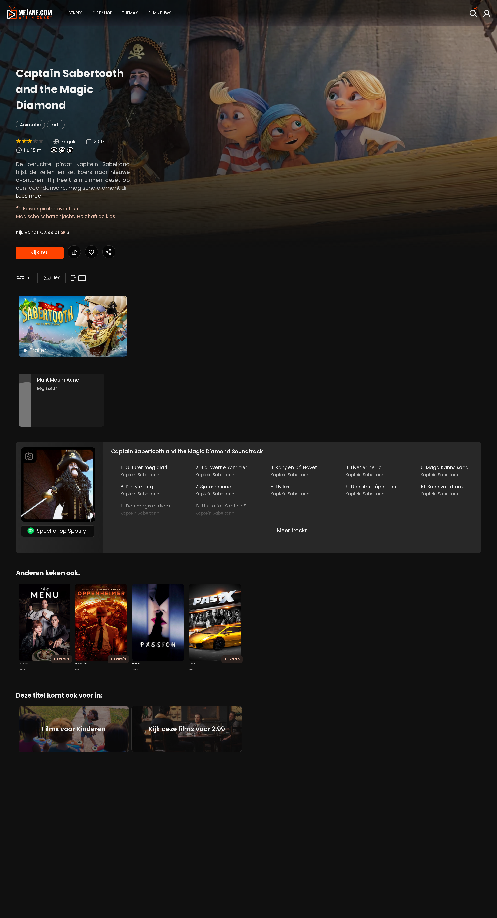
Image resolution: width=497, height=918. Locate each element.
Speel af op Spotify (61, 531)
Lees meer (29, 195)
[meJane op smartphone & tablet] (74, 278)
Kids (56, 124)
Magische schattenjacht (45, 216)
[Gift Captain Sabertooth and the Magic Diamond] (74, 251)
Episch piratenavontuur (51, 208)
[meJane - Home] (29, 13)
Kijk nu (39, 252)
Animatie (30, 124)
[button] (75, 12)
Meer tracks (292, 530)
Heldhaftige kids (96, 216)
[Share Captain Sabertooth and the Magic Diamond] (108, 251)
